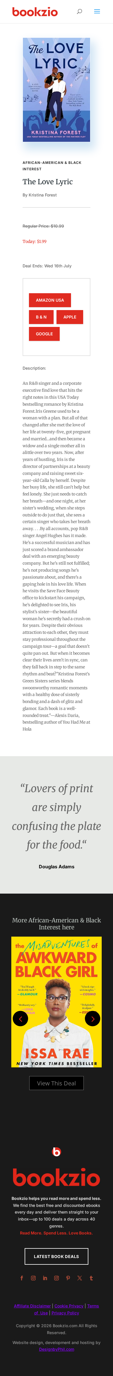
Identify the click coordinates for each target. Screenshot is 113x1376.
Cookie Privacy (68, 1305)
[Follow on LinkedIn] (45, 1278)
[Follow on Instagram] (33, 1278)
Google (44, 333)
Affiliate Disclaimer (32, 1305)
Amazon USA (50, 300)
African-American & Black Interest (64, 924)
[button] (92, 1018)
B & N (41, 316)
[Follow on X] (79, 1278)
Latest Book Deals (56, 1256)
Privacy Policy (65, 1312)
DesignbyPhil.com (56, 1349)
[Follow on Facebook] (21, 1278)
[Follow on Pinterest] (68, 1278)
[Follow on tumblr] (91, 1278)
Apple (69, 316)
